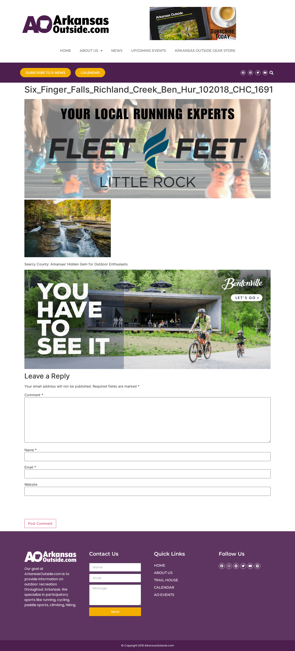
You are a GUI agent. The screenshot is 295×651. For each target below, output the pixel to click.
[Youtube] (265, 72)
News (116, 51)
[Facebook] (243, 72)
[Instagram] (229, 566)
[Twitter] (257, 72)
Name (30, 450)
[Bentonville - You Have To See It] (147, 368)
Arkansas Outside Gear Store (205, 51)
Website (30, 484)
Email (30, 467)
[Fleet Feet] (147, 197)
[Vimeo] (257, 566)
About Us (89, 51)
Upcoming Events (148, 51)
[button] (271, 72)
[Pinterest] (250, 72)
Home (65, 51)
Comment (33, 395)
